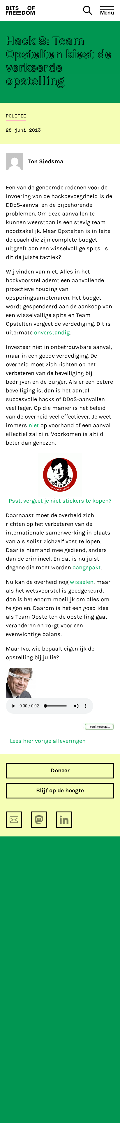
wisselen (81, 582)
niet (34, 425)
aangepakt (87, 567)
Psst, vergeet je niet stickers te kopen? (60, 500)
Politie (16, 115)
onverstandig (52, 332)
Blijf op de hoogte (60, 790)
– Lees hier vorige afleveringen (46, 741)
